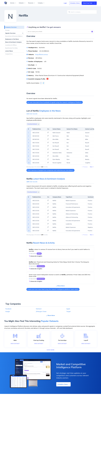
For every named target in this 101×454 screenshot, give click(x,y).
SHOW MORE (50, 350)
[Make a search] (69, 12)
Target (68, 311)
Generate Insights (36, 256)
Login (65, 3)
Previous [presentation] (85, 167)
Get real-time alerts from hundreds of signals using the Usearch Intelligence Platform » (54, 102)
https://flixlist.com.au (41, 54)
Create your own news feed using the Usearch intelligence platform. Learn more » (53, 289)
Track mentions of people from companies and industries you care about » (50, 170)
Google (7, 311)
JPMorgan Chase (41, 311)
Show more (61, 286)
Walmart (39, 309)
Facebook (8, 309)
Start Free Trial (87, 3)
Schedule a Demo (75, 3)
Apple (68, 309)
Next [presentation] (91, 167)
